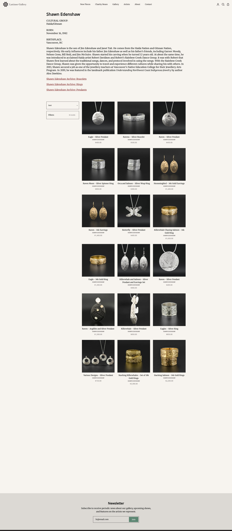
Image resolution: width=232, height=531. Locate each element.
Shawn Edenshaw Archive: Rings (64, 84)
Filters (61, 115)
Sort (50, 105)
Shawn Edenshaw (98, 139)
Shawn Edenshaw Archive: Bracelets (66, 78)
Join (133, 519)
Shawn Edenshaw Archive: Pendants (66, 89)
